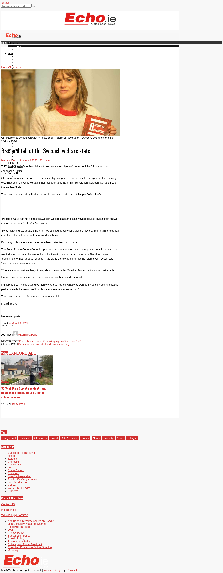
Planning (19, 156)
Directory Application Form (29, 169)
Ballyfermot (20, 62)
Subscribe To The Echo (21, 452)
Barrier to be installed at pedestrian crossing (43, 344)
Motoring (13, 550)
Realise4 (72, 570)
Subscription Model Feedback (25, 544)
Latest (54, 438)
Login (17, 46)
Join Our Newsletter (19, 476)
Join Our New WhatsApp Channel (27, 523)
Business (25, 438)
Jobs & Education (18, 482)
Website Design (53, 570)
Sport (120, 438)
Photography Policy (19, 541)
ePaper (18, 49)
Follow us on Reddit (19, 526)
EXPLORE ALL (22, 353)
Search (5, 2)
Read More (18, 403)
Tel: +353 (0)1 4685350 (14, 515)
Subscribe (13, 43)
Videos (4, 353)
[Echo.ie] (90, 22)
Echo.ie (5, 42)
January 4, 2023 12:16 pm (35, 160)
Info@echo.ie (9, 509)
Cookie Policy (16, 538)
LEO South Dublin (24, 140)
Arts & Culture (70, 438)
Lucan (18, 65)
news (25, 322)
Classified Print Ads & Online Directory (30, 547)
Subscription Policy (19, 535)
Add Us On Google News (22, 479)
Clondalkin (20, 59)
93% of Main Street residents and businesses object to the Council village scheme (23, 392)
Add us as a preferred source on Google (31, 521)
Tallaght (19, 56)
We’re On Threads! (19, 488)
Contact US (8, 504)
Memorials (13, 163)
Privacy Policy (16, 532)
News (10, 53)
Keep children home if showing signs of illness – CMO (50, 341)
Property (108, 438)
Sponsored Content (25, 143)
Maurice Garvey (10, 160)
